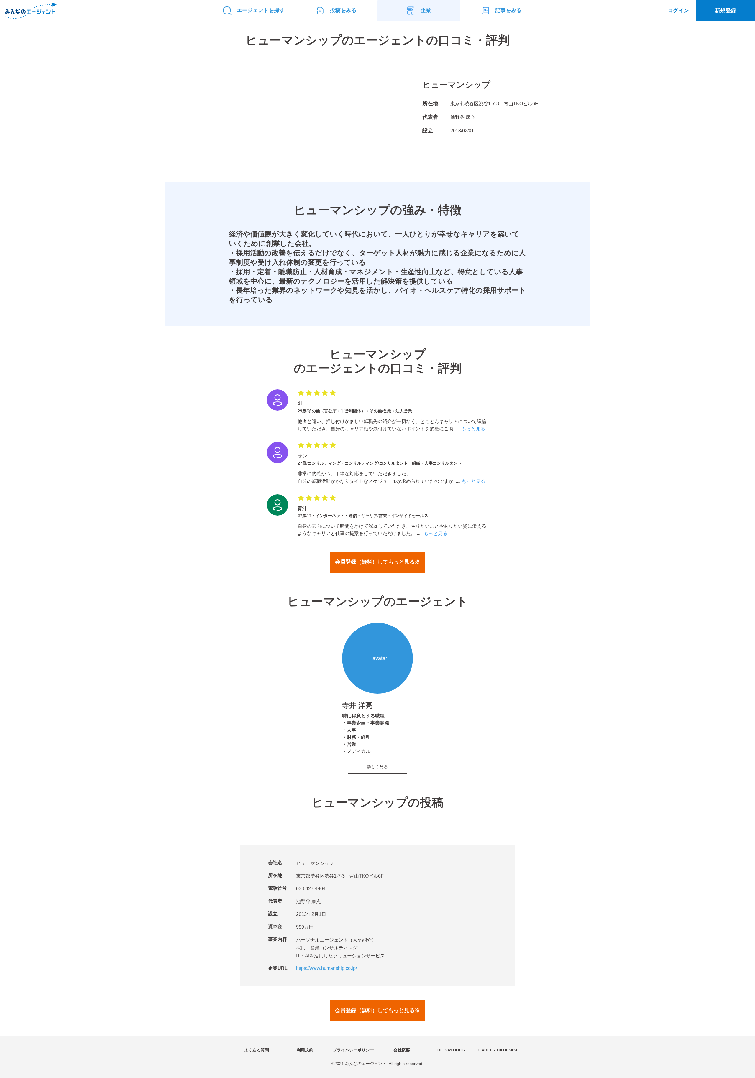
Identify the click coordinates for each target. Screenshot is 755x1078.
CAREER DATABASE (498, 1050)
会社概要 (401, 1050)
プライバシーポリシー (353, 1050)
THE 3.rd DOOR (450, 1050)
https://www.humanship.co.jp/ (326, 968)
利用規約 (305, 1050)
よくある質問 (256, 1050)
